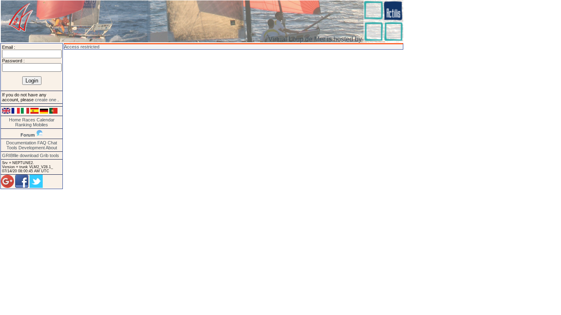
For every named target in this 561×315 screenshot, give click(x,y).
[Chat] (39, 134)
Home (15, 119)
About (51, 147)
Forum (28, 134)
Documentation (21, 142)
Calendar (46, 119)
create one (46, 99)
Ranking (23, 124)
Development (31, 147)
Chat (52, 142)
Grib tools (49, 155)
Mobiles (40, 124)
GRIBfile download (20, 155)
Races (28, 119)
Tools (12, 147)
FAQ (41, 142)
